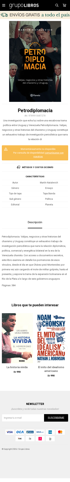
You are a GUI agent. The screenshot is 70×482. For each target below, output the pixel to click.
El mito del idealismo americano (51, 369)
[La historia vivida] (17, 338)
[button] (63, 348)
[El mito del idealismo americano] (51, 338)
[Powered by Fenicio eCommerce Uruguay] (62, 449)
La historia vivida (17, 367)
